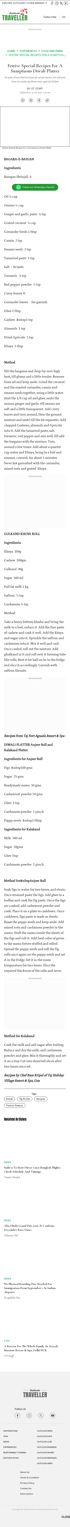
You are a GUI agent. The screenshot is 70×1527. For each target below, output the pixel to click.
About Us (24, 1472)
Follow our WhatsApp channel (38, 187)
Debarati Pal (11, 1235)
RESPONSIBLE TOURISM (14, 1452)
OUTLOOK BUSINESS (47, 1447)
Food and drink (52, 51)
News (7, 1162)
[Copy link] (47, 100)
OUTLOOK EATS (44, 1436)
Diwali (9, 1098)
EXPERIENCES (9, 1447)
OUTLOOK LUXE (44, 1441)
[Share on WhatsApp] (23, 100)
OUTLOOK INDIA (44, 1431)
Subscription (26, 1493)
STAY (5, 1436)
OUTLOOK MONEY (45, 1452)
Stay (7, 1340)
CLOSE (66, 1517)
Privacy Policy (27, 1483)
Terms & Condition (29, 1477)
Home (11, 51)
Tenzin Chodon (12, 1177)
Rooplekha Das (12, 1297)
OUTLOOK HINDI (44, 1463)
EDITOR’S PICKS (11, 1458)
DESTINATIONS (10, 1431)
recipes (41, 1098)
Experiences (28, 51)
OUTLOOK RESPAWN (47, 1458)
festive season (14, 1105)
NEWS (6, 1441)
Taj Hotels (24, 1098)
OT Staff (37, 88)
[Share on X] (31, 100)
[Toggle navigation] (63, 17)
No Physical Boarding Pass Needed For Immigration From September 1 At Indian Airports (30, 1288)
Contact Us (25, 1488)
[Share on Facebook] (39, 100)
